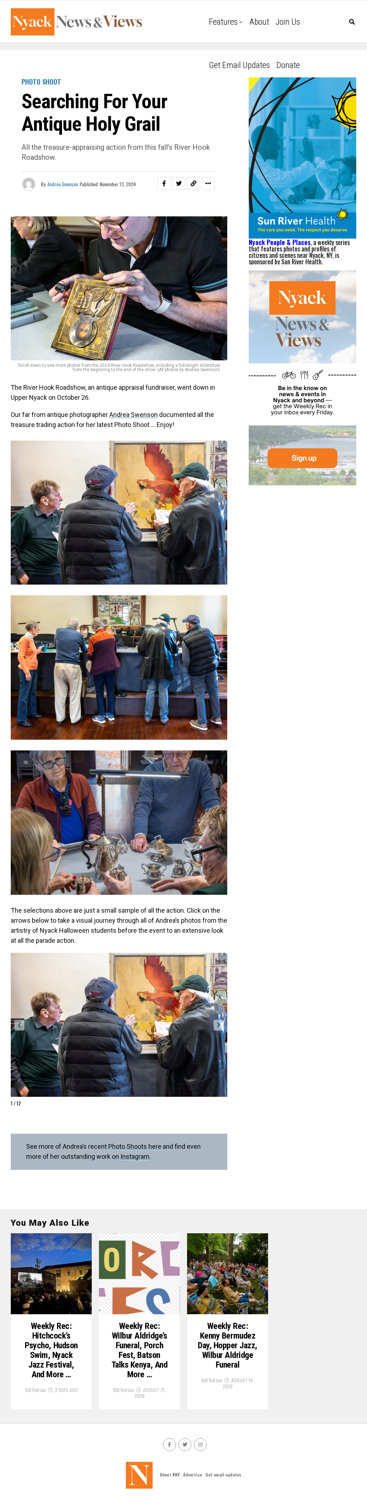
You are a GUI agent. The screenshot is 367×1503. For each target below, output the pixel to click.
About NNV (170, 1474)
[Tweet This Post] (178, 183)
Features (223, 22)
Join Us (288, 22)
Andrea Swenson (62, 184)
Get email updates (239, 65)
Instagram (134, 1156)
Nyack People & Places (279, 242)
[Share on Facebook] (164, 183)
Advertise (192, 1474)
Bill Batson (35, 1389)
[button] (19, 1025)
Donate (288, 65)
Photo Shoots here (134, 1146)
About (259, 22)
